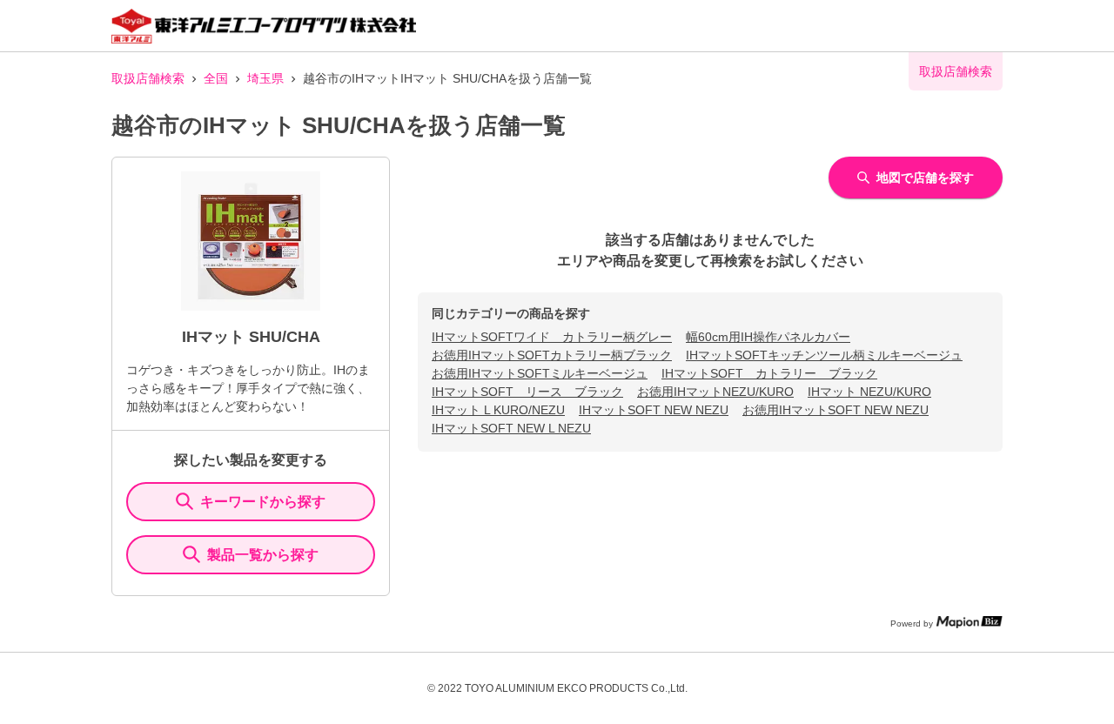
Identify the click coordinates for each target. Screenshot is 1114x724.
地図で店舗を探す (925, 177)
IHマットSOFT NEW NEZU (653, 410)
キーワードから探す (262, 501)
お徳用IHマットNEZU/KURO (715, 392)
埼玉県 (265, 78)
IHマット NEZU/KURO (869, 392)
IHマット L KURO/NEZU (498, 410)
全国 (216, 78)
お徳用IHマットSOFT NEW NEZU (835, 410)
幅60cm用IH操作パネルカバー (768, 337)
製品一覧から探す (263, 554)
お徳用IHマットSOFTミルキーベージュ (540, 373)
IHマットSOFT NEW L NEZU (511, 428)
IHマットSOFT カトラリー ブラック (769, 373)
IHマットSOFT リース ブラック (527, 392)
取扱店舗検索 (148, 78)
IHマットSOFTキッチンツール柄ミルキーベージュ (824, 355)
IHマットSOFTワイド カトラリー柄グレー (552, 337)
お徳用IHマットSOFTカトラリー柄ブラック (552, 355)
